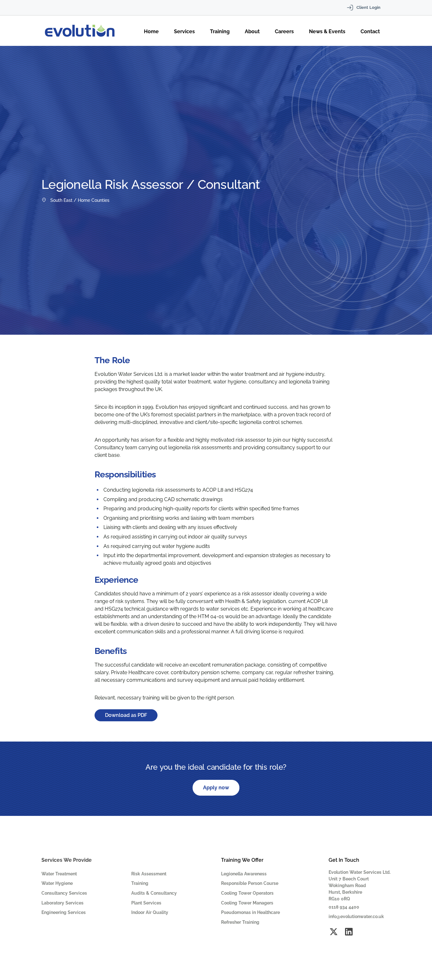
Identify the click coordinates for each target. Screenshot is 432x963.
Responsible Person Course (249, 883)
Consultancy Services (64, 893)
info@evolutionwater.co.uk (356, 916)
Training (139, 883)
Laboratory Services (62, 902)
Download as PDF (126, 715)
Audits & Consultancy (154, 893)
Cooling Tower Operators (247, 893)
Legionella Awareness (244, 873)
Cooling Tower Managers (247, 902)
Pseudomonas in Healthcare (250, 912)
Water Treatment (59, 873)
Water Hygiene (57, 883)
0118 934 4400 (344, 907)
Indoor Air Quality (149, 912)
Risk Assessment (148, 873)
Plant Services (146, 902)
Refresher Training (240, 922)
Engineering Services (63, 912)
